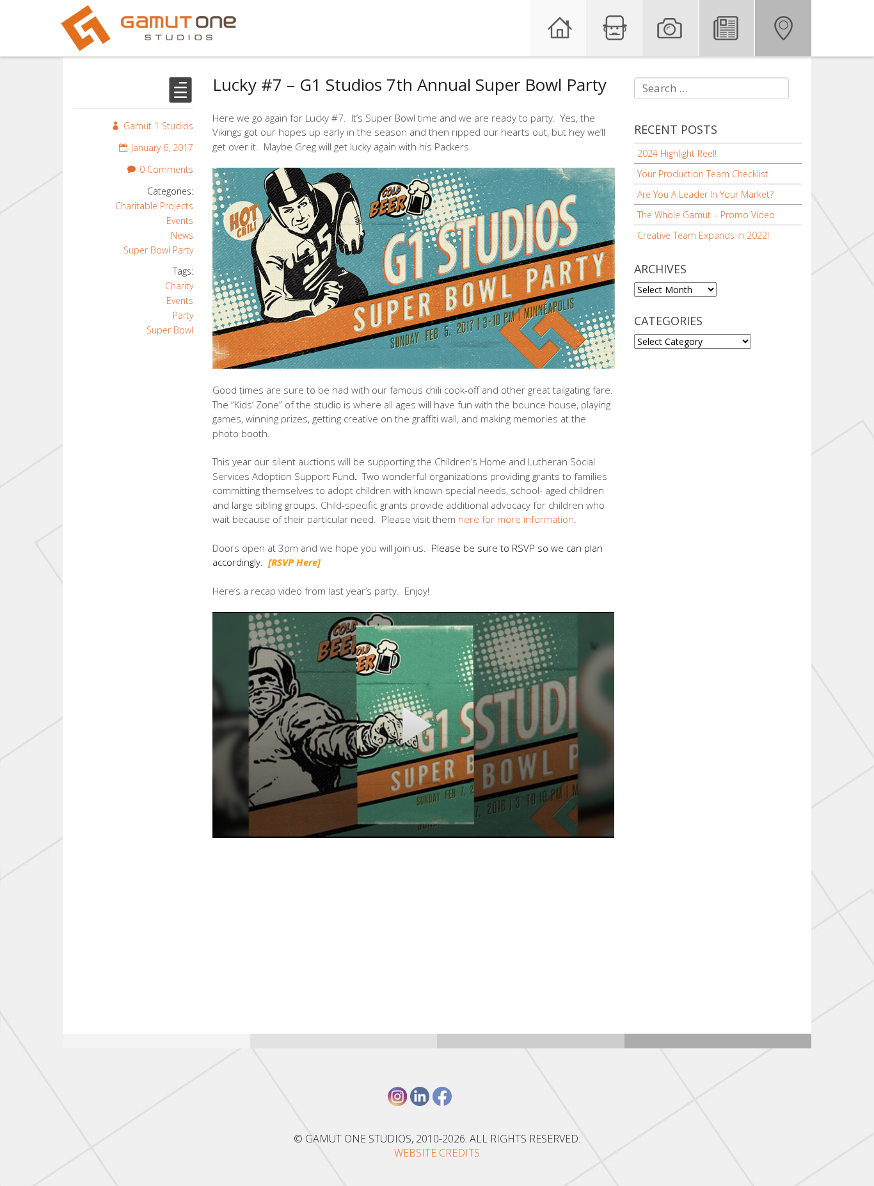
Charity (179, 286)
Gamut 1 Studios (158, 126)
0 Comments (166, 169)
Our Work (670, 28)
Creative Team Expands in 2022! (703, 235)
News (182, 235)
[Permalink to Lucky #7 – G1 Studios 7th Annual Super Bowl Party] (180, 98)
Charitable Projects (154, 206)
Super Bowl (170, 330)
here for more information (516, 519)
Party (183, 315)
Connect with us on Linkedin (419, 1096)
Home (558, 28)
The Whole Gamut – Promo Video (706, 215)
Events (179, 220)
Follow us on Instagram (397, 1096)
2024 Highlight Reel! (677, 153)
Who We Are (614, 28)
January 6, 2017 (162, 147)
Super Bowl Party (158, 250)
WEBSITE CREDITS (437, 1153)
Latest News (727, 28)
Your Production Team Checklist (702, 174)
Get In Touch (783, 28)
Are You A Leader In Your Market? (705, 194)
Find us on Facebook (442, 1096)
